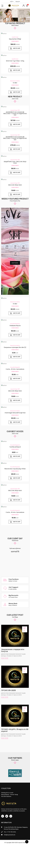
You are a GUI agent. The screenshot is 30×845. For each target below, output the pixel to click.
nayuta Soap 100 (15, 110)
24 (25, 709)
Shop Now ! (15, 263)
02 (25, 670)
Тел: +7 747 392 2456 (10, 832)
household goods (15, 323)
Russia (17, 1)
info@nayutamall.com (9, 834)
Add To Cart (16, 48)
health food (15, 37)
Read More (4, 658)
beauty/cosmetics (15, 81)
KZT (11, 1)
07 (25, 629)
